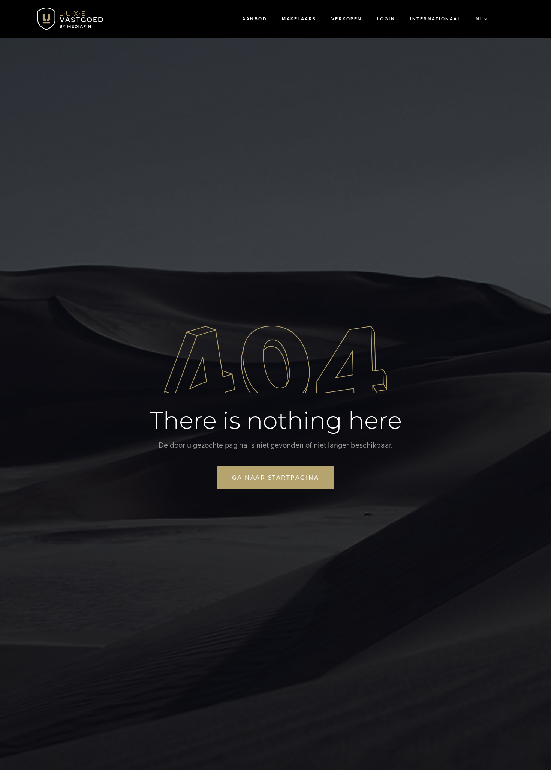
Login (386, 18)
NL (479, 18)
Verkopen (346, 18)
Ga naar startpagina (275, 477)
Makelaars (299, 18)
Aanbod (254, 18)
